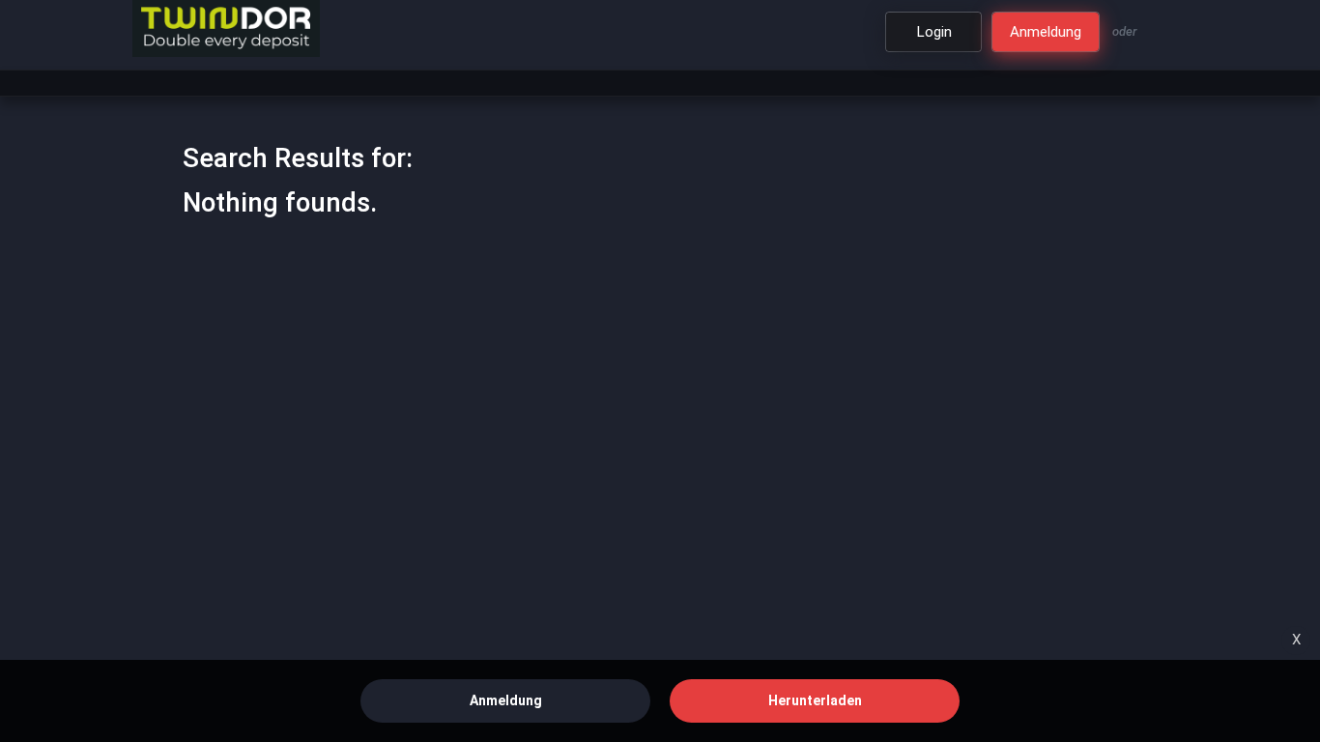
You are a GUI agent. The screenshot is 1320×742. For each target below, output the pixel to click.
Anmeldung (506, 700)
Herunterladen (815, 700)
